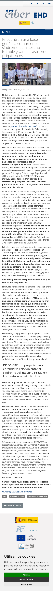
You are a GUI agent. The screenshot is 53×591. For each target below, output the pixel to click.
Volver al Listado (13, 505)
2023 (4, 496)
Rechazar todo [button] (26, 579)
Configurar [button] (26, 584)
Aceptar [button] (26, 575)
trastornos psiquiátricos (37, 496)
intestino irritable (17, 496)
